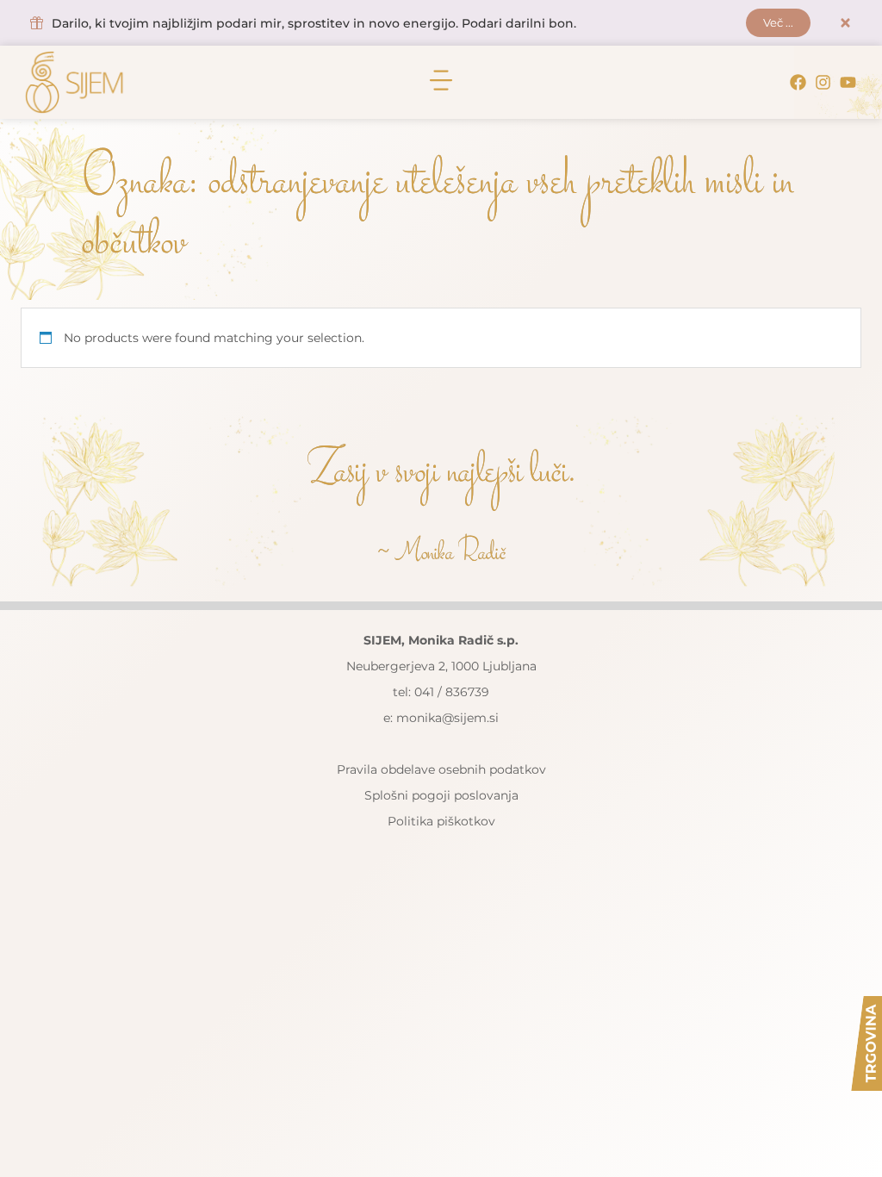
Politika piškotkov (441, 821)
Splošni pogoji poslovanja (441, 795)
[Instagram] (823, 82)
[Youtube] (847, 82)
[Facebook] (798, 82)
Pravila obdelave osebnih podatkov (441, 769)
